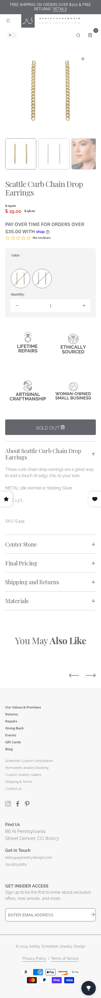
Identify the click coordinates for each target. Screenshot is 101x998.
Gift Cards (13, 742)
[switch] (12, 35)
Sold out (48, 428)
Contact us (13, 789)
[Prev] (74, 675)
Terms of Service (65, 958)
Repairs (11, 721)
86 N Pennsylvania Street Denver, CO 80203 (32, 835)
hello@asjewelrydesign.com (28, 857)
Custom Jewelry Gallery (23, 775)
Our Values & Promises (23, 707)
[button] (8, 21)
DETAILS (60, 9)
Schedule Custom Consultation (29, 761)
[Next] (91, 675)
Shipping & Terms (18, 782)
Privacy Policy (34, 958)
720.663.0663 (15, 864)
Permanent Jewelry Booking (26, 768)
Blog (9, 749)
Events (10, 735)
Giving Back (14, 728)
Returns (11, 714)
